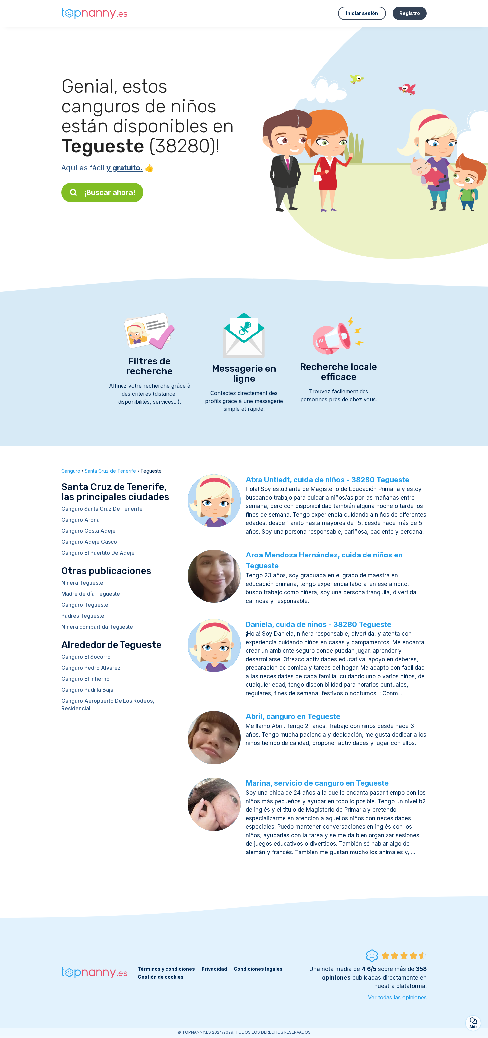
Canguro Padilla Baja (87, 689)
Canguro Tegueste (84, 604)
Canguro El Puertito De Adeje (98, 552)
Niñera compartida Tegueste (97, 626)
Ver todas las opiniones (397, 997)
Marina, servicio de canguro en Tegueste (317, 783)
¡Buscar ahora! (109, 192)
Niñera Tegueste (82, 582)
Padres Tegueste (82, 615)
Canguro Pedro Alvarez (91, 667)
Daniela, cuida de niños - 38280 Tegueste (318, 624)
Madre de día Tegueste (90, 593)
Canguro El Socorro (86, 656)
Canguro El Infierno (85, 678)
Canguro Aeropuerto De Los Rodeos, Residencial (107, 704)
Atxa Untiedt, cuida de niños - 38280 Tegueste (327, 479)
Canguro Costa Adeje (88, 530)
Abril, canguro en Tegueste (293, 716)
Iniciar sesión (362, 13)
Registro (409, 13)
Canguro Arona (80, 519)
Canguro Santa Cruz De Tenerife (102, 508)
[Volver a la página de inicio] (94, 13)
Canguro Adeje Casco (89, 541)
